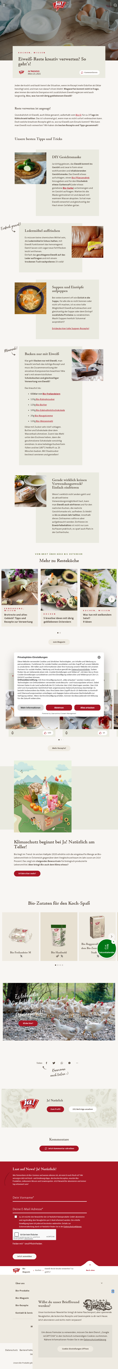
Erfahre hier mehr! (27, 873)
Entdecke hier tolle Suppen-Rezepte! (70, 328)
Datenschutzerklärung (95, 1339)
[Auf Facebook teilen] (47, 1063)
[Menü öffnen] (4, 5)
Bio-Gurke (68, 188)
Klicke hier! (28, 1023)
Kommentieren (90, 72)
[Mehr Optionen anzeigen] (78, 1063)
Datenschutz (11, 1350)
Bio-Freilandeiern (51, 394)
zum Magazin (59, 642)
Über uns (20, 1283)
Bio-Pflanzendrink (81, 177)
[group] (19, 598)
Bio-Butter (41, 404)
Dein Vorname (23, 1197)
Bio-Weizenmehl (44, 421)
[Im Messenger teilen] (70, 1063)
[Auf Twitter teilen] (55, 1063)
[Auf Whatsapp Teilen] (62, 1063)
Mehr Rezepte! (59, 748)
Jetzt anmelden (24, 1256)
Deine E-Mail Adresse (28, 1209)
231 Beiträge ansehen (83, 1109)
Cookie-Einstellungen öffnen (75, 1349)
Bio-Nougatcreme (44, 415)
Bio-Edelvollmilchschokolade (50, 410)
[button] (113, 942)
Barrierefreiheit (27, 1350)
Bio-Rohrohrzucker (45, 399)
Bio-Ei (78, 115)
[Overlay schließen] (113, 1291)
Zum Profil (55, 1109)
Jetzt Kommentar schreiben (61, 1148)
